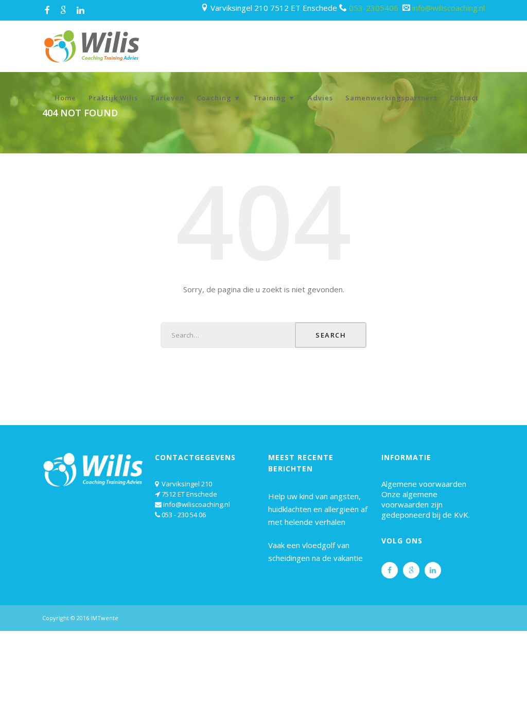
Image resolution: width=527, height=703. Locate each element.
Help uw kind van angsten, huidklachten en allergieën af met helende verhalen (317, 509)
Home (65, 97)
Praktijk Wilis (113, 97)
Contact (464, 97)
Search (330, 335)
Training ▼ (274, 97)
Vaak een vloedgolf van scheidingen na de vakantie (315, 551)
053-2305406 (374, 8)
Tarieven (167, 97)
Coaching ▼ (219, 97)
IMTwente (104, 618)
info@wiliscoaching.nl (448, 8)
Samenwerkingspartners (391, 97)
